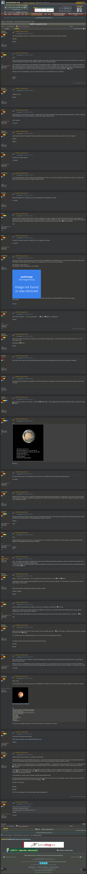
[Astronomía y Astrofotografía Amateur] (1, 527)
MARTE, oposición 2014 (38, 24)
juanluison (4, 173)
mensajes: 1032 (3, 122)
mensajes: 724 (3, 389)
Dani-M (3, 355)
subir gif (14, 303)
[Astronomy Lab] (1, 329)
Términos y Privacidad (42, 867)
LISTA (22, 14)
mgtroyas (4, 676)
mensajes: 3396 (3, 744)
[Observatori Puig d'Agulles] (1, 230)
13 (9, 26)
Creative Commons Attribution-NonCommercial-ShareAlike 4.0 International (52, 861)
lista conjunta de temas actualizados (53, 855)
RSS (76, 15)
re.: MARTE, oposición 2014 (21, 31)
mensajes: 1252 (3, 45)
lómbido (3, 193)
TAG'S (26, 14)
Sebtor (3, 418)
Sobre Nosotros (31, 867)
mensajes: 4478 (3, 524)
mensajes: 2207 (3, 67)
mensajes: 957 (3, 185)
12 (8, 26)
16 (14, 26)
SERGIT (3, 512)
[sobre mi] (1, 434)
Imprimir (71, 26)
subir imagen (15, 299)
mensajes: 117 (3, 369)
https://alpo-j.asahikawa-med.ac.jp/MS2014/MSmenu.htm (26, 739)
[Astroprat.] (1, 747)
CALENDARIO (16, 14)
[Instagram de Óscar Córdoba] (1, 208)
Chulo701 (4, 312)
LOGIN (9, 14)
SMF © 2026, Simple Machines (47, 870)
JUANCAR (68, 11)
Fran (2, 53)
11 (7, 26)
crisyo (3, 731)
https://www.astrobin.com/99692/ (20, 704)
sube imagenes (16, 120)
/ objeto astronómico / (9, 21)
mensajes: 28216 (4, 431)
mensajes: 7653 (3, 411)
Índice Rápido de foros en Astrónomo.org (34, 855)
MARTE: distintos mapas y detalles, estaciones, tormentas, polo (44, 17)
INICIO (5, 14)
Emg (2, 110)
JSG (2, 556)
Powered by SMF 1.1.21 (38, 870)
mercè (3, 397)
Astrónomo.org (12, 2)
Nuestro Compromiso (54, 867)
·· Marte (32, 21)
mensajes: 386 (3, 561)
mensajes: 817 (3, 326)
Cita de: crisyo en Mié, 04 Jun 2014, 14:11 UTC (21, 806)
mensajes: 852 (3, 691)
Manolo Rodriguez (4, 32)
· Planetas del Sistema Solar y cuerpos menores (22, 21)
